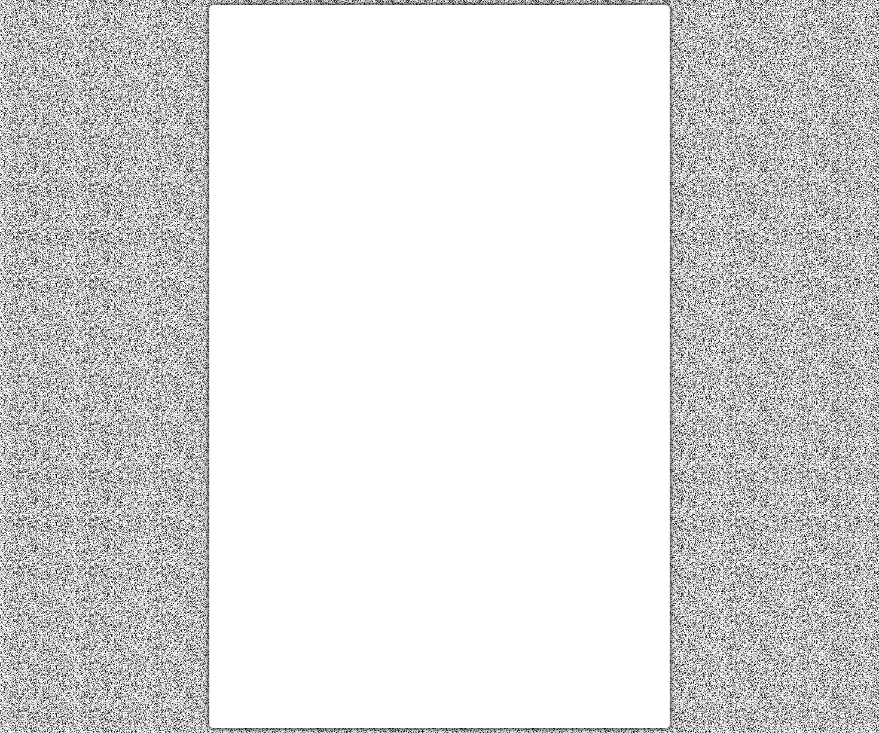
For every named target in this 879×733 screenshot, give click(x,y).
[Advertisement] (439, 97)
